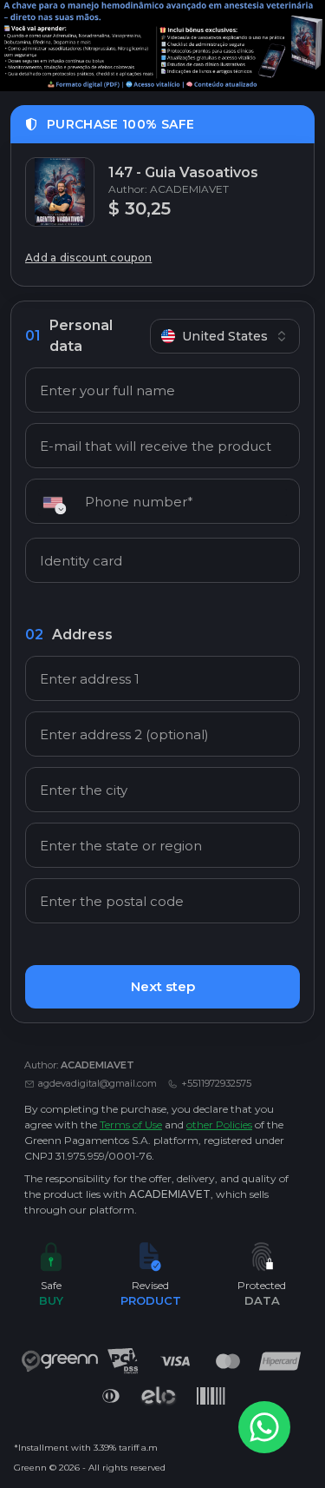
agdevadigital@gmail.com (97, 1083)
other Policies (219, 1124)
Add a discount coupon (88, 257)
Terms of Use (131, 1124)
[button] (58, 502)
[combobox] (225, 336)
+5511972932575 (216, 1083)
